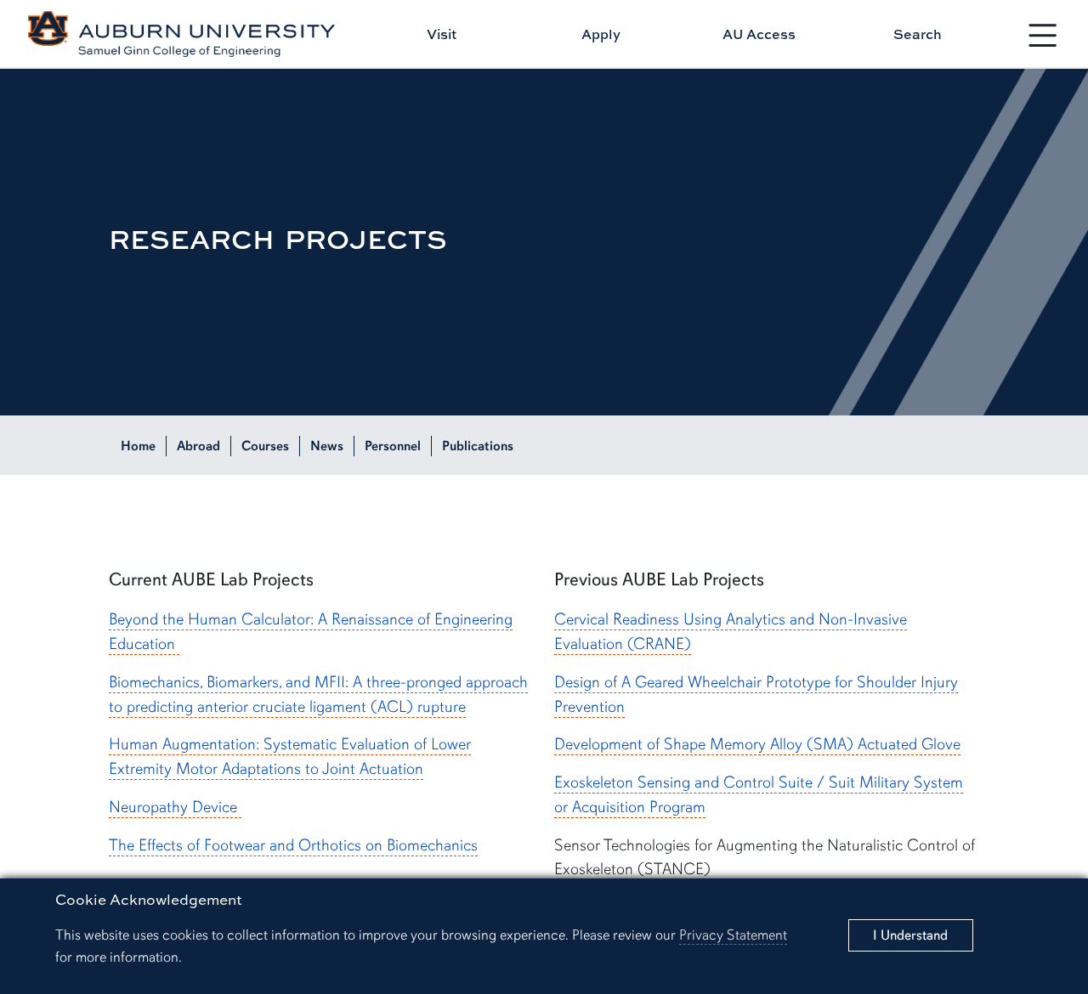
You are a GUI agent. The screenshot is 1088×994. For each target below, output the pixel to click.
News (326, 446)
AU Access (759, 34)
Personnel (393, 446)
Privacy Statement (733, 935)
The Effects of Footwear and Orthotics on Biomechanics (293, 845)
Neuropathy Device (175, 807)
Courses (265, 446)
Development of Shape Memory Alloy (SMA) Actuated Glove (757, 744)
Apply (600, 34)
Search (917, 34)
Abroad (198, 446)
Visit (441, 34)
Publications (477, 446)
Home (138, 446)
